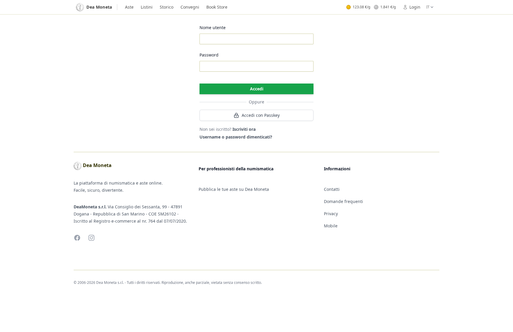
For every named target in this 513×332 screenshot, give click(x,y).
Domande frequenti (343, 201)
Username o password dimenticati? (236, 137)
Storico (166, 7)
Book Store (216, 7)
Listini (147, 7)
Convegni (189, 7)
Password (209, 55)
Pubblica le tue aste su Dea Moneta (234, 189)
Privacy (331, 213)
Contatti (332, 189)
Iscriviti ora (244, 129)
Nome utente (213, 27)
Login (414, 7)
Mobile (331, 226)
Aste (129, 7)
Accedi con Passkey (261, 115)
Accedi (256, 89)
